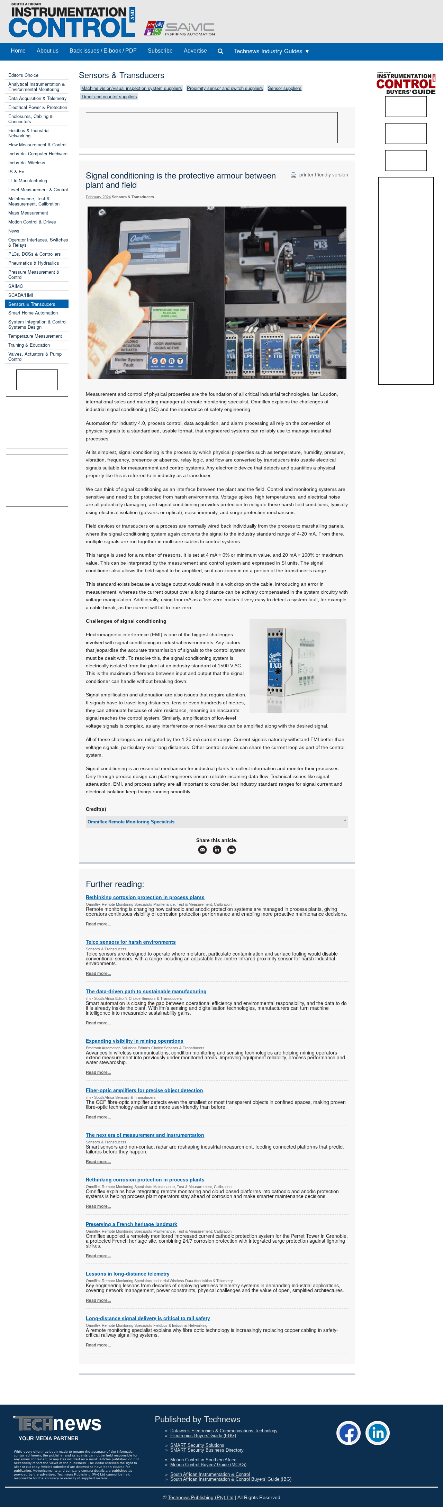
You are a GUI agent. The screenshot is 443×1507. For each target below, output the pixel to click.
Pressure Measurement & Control (34, 274)
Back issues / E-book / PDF (103, 51)
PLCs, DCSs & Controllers (34, 253)
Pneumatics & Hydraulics (33, 262)
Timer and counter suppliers (109, 96)
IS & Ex (16, 171)
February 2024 (98, 197)
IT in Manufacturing (27, 180)
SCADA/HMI (20, 295)
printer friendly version (323, 174)
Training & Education (29, 344)
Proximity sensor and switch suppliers (225, 88)
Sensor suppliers (284, 88)
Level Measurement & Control (38, 189)
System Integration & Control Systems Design (37, 324)
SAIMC (15, 286)
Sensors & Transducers (31, 304)
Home (18, 51)
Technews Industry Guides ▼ (272, 50)
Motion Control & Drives (32, 221)
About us (47, 51)
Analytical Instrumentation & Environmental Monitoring (36, 86)
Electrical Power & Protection (37, 107)
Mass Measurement (28, 212)
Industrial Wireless (26, 162)
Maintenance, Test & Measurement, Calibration (34, 201)
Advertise (195, 51)
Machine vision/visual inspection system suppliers (131, 88)
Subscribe (160, 51)
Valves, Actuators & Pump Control (35, 356)
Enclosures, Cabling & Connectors (30, 119)
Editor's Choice (23, 75)
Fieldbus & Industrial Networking (28, 133)
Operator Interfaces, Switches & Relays (38, 242)
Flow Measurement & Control (37, 144)
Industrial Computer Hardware (37, 153)
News (13, 230)
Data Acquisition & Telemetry (37, 98)
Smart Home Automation (33, 312)
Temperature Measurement (35, 335)
